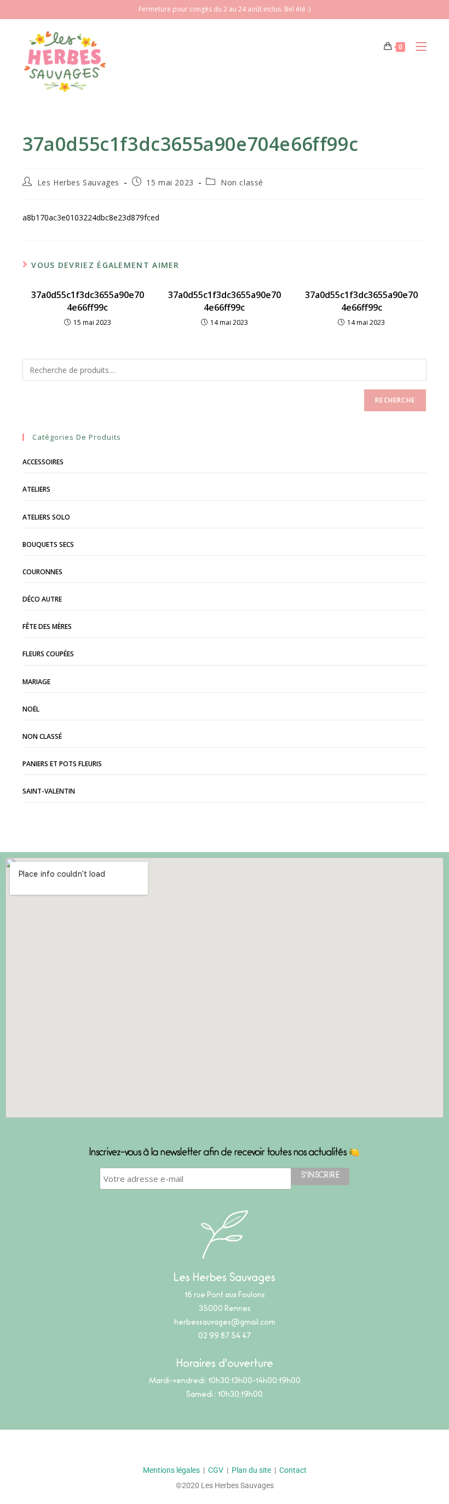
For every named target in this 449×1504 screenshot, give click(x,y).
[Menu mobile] (417, 46)
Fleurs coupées (48, 653)
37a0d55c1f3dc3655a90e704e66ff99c (87, 301)
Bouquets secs (48, 544)
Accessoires (43, 462)
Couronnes (42, 571)
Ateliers (36, 489)
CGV (215, 1470)
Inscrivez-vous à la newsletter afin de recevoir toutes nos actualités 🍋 (224, 1153)
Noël (30, 709)
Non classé (242, 182)
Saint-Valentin (48, 791)
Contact (293, 1470)
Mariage (36, 681)
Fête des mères (47, 626)
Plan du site (251, 1470)
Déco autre (42, 599)
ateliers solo (46, 517)
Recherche (395, 400)
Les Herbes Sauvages (78, 182)
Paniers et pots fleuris (62, 763)
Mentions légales (171, 1470)
